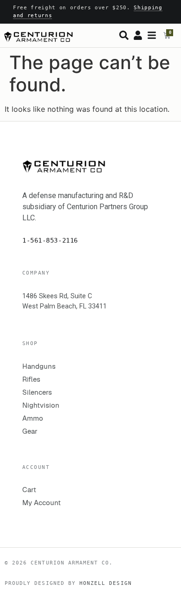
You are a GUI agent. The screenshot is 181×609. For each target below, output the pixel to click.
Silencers (37, 392)
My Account (41, 502)
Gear (30, 431)
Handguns (39, 366)
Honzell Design (105, 583)
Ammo (32, 418)
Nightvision (40, 405)
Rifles (31, 379)
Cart (29, 489)
